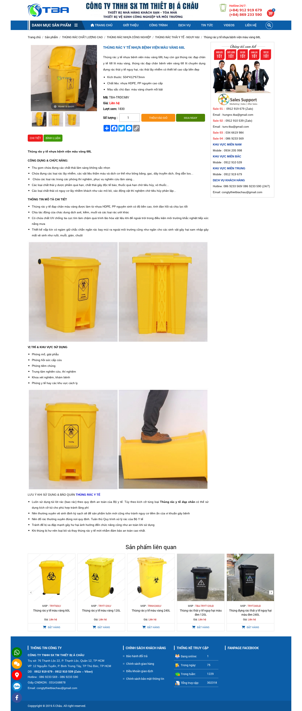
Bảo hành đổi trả (137, 656)
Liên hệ (251, 25)
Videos (229, 25)
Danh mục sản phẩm (53, 25)
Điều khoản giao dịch (139, 671)
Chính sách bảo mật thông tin (145, 679)
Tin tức (207, 25)
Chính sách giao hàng (140, 664)
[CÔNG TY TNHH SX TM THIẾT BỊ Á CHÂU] (48, 10)
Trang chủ (103, 25)
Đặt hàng (53, 627)
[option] (39, 120)
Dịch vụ (184, 25)
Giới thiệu (130, 25)
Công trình (158, 25)
